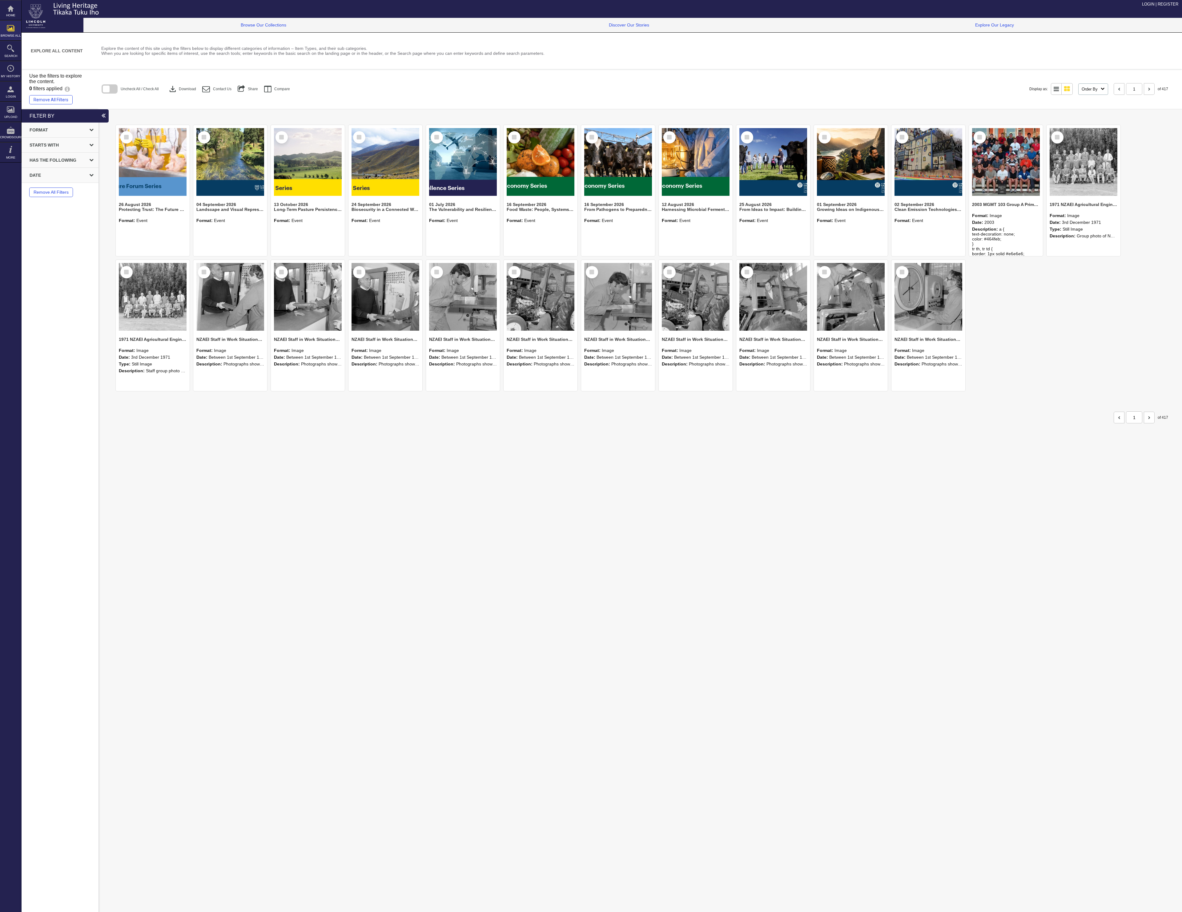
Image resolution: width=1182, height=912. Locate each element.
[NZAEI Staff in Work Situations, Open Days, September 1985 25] (230, 297)
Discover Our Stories (629, 24)
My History (10, 76)
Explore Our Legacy (994, 24)
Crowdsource (10, 137)
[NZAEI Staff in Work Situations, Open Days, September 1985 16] (928, 297)
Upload (10, 117)
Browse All (11, 35)
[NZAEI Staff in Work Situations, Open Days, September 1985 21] (540, 297)
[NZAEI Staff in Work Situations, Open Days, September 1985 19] (696, 297)
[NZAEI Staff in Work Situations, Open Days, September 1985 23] (385, 297)
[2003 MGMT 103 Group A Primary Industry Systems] (1006, 162)
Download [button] (182, 89)
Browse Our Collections (263, 24)
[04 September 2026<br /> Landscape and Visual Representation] (230, 162)
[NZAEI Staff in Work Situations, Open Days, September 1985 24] (308, 297)
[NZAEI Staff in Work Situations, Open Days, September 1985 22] (463, 297)
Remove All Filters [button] (51, 99)
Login (11, 96)
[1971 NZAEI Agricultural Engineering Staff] (153, 297)
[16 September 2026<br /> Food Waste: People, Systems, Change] (540, 162)
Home (10, 15)
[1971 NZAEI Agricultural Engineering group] (1083, 162)
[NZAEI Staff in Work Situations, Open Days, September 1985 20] (618, 297)
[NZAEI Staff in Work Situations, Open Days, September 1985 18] (773, 297)
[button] (217, 89)
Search (10, 56)
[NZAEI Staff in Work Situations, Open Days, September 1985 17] (851, 297)
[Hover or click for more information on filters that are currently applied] (67, 88)
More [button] (10, 157)
